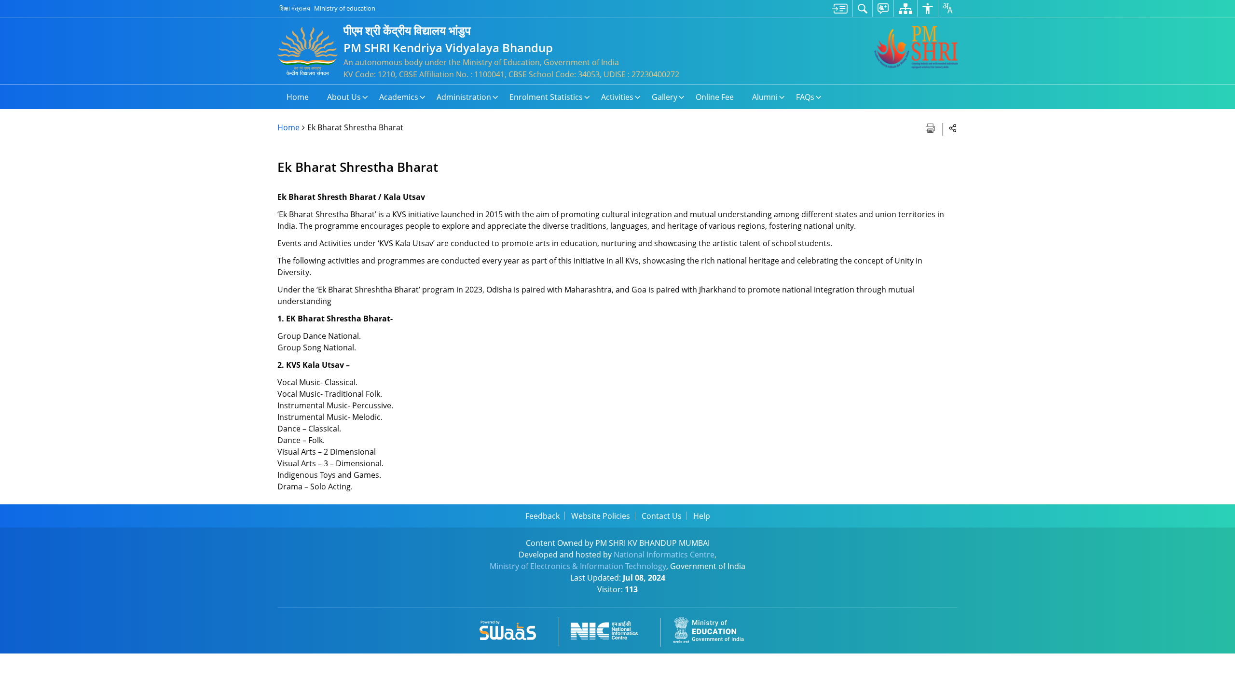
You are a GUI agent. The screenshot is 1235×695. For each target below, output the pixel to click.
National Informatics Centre (664, 554)
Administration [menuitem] (464, 97)
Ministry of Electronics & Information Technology (578, 566)
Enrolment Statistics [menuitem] (546, 97)
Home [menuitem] (298, 97)
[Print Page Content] (931, 127)
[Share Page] (953, 127)
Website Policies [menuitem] (600, 516)
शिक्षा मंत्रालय (294, 8)
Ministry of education (344, 8)
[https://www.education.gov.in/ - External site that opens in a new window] (714, 628)
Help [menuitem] (701, 516)
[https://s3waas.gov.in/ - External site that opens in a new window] (513, 628)
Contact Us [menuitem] (662, 516)
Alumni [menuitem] (765, 97)
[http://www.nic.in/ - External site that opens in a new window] (610, 628)
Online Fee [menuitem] (715, 97)
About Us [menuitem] (344, 97)
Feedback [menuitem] (542, 516)
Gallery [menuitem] (664, 97)
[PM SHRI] (916, 47)
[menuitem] (839, 8)
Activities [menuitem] (617, 97)
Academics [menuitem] (398, 97)
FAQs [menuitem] (805, 97)
